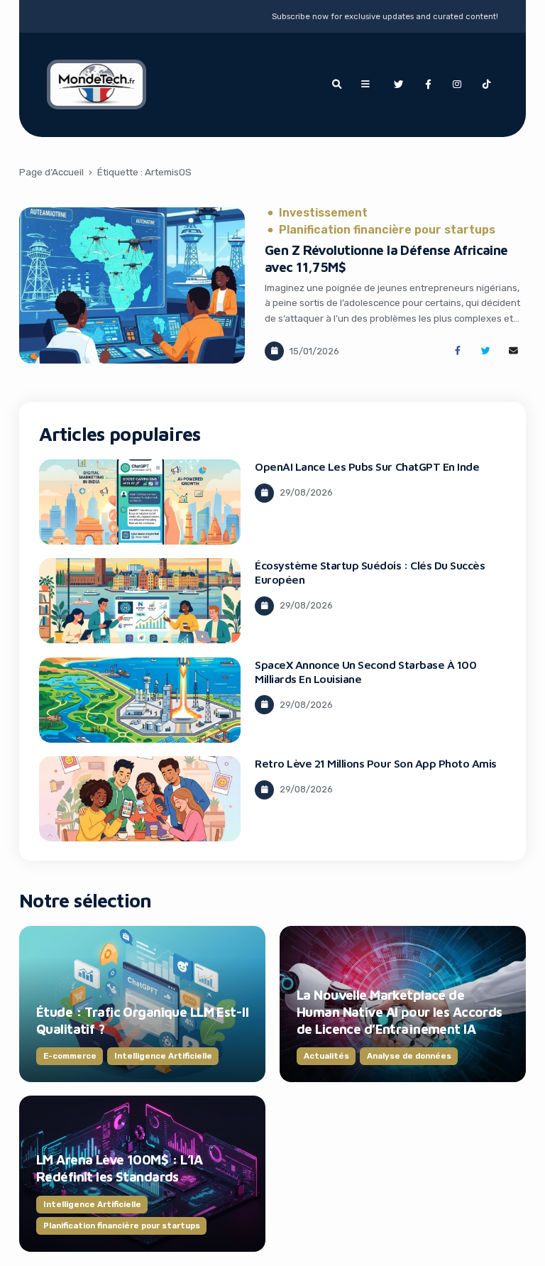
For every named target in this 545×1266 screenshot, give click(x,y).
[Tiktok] (486, 84)
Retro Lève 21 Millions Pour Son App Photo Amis (376, 763)
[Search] (336, 84)
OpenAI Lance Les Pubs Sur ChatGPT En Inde (367, 466)
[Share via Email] (513, 351)
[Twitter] (398, 84)
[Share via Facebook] (457, 351)
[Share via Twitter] (485, 351)
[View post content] (132, 285)
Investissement (323, 213)
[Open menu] (365, 84)
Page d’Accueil (51, 172)
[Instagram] (457, 84)
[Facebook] (428, 84)
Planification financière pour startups (387, 230)
